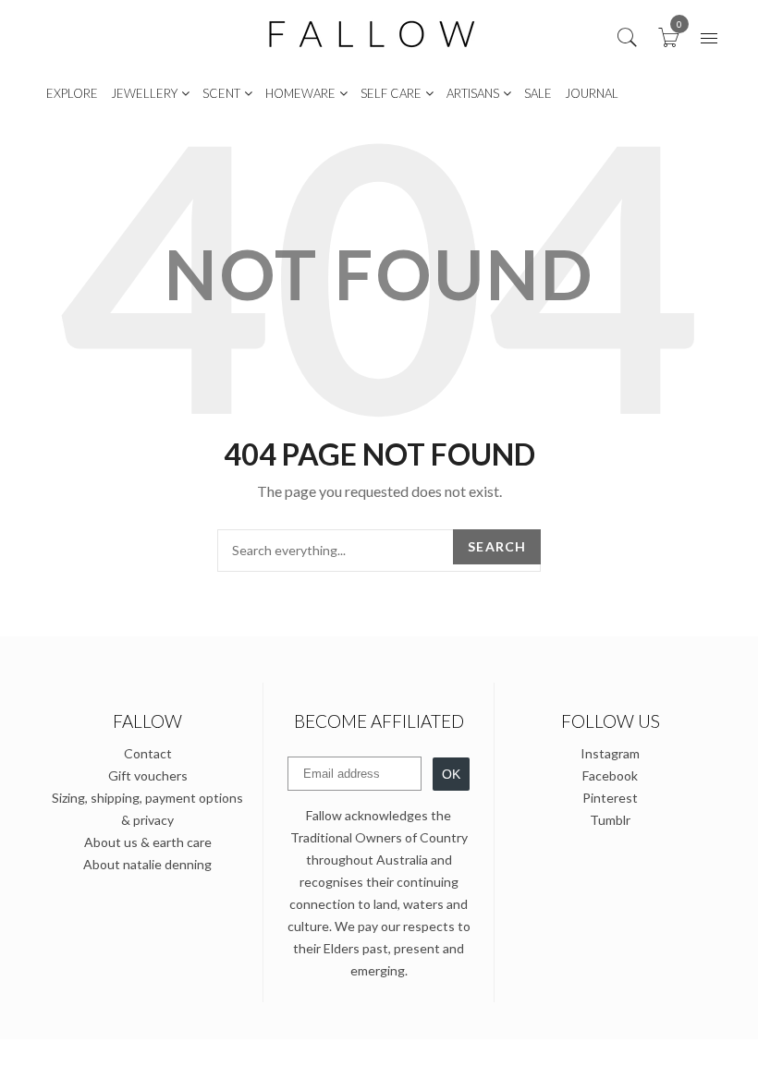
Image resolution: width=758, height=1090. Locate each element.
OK (451, 774)
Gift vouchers (148, 775)
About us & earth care (148, 842)
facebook (610, 775)
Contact (148, 753)
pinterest (610, 797)
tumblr (610, 820)
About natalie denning (147, 864)
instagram (610, 753)
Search (497, 546)
